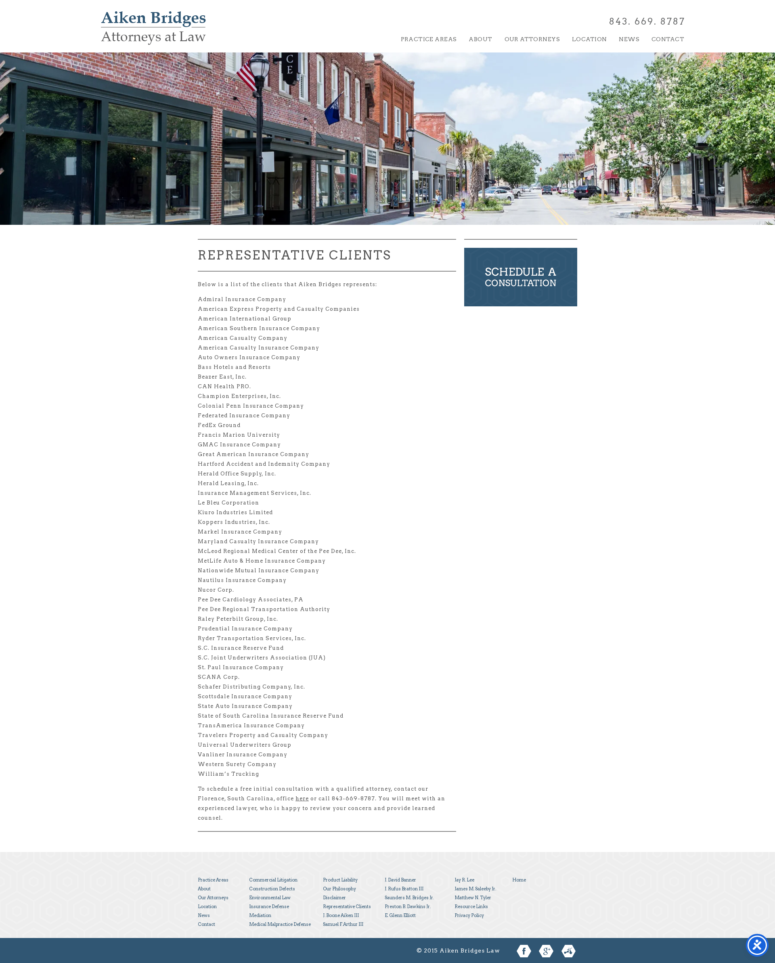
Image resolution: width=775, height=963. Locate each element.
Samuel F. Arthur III (343, 924)
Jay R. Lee (464, 880)
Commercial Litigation (273, 880)
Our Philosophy (339, 889)
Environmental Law (270, 897)
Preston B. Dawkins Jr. (408, 906)
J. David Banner (400, 880)
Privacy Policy (469, 915)
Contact (667, 39)
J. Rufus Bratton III (404, 889)
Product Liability (340, 880)
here (302, 799)
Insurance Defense (269, 906)
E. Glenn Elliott (400, 915)
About (480, 39)
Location (589, 39)
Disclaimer (334, 897)
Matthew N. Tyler (473, 897)
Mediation (260, 915)
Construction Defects (272, 889)
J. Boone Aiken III (341, 915)
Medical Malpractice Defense (280, 924)
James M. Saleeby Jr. (475, 889)
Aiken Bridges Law (153, 33)
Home (519, 880)
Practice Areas (429, 39)
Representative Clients (347, 906)
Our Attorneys (532, 39)
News (629, 39)
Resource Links (471, 906)
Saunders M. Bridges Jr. (409, 897)
